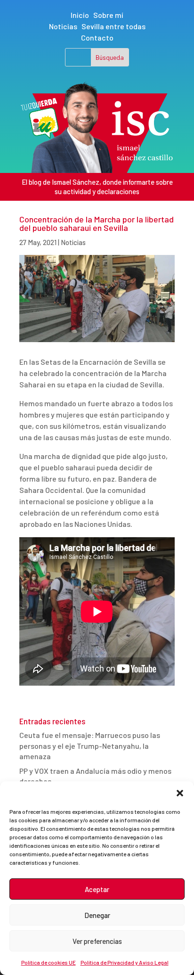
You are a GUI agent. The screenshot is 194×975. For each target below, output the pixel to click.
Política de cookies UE (48, 962)
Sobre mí (108, 14)
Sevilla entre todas (113, 26)
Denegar (97, 915)
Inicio (80, 14)
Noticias (63, 26)
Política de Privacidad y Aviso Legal (125, 962)
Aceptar (97, 889)
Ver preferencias (97, 941)
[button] (180, 793)
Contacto (97, 37)
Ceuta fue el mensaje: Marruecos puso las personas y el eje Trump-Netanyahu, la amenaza (89, 745)
